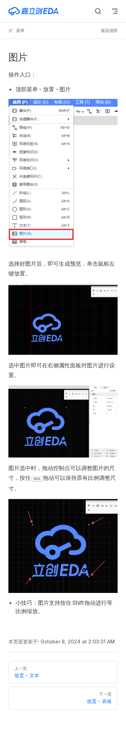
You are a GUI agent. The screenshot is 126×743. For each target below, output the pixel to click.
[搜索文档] (98, 11)
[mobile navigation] (114, 11)
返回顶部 (109, 30)
